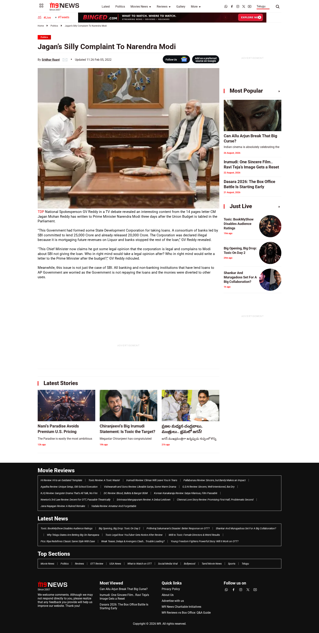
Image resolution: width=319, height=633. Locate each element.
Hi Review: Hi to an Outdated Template (61, 480)
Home (41, 26)
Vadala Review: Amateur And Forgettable (113, 506)
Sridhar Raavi (51, 59)
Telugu (261, 6)
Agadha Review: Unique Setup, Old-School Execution (69, 486)
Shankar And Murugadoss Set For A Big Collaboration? (246, 528)
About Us (168, 595)
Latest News (53, 518)
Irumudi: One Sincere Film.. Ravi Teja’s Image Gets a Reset (124, 596)
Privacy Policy (171, 589)
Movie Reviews (56, 470)
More (194, 6)
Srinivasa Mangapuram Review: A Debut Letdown (144, 499)
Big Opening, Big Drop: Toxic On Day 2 (119, 528)
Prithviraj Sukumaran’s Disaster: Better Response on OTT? (178, 528)
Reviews (162, 6)
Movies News (139, 6)
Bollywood (189, 563)
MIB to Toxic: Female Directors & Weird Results (194, 534)
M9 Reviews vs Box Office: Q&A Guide (186, 612)
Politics (120, 6)
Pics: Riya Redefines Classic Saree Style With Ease (68, 541)
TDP (41, 212)
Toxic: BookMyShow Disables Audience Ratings (66, 528)
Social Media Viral (168, 563)
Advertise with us (173, 601)
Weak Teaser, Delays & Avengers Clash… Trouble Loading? (132, 541)
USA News (115, 563)
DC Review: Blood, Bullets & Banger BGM (126, 493)
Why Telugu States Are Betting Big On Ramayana (73, 534)
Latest (106, 6)
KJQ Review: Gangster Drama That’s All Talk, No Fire (69, 493)
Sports (231, 563)
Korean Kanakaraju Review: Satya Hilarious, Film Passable (185, 493)
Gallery (180, 6)
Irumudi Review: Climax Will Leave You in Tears (151, 480)
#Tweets (63, 17)
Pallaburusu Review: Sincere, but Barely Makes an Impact (214, 480)
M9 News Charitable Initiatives (181, 606)
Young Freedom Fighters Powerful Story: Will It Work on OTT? (204, 541)
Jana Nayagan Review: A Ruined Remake (63, 506)
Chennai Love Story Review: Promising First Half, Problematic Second (215, 499)
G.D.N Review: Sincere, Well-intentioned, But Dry (208, 486)
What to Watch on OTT (139, 563)
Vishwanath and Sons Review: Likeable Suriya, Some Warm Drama (140, 486)
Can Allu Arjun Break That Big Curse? (124, 589)
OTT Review (96, 563)
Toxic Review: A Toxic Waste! (104, 480)
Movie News (47, 563)
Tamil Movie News (212, 563)
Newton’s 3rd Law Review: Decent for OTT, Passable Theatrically (75, 499)
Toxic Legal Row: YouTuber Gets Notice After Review (133, 534)
